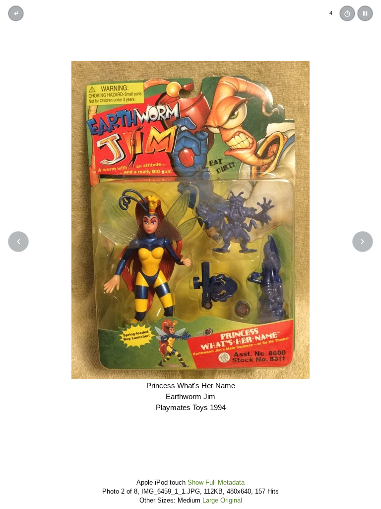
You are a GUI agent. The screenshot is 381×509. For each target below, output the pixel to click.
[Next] (362, 241)
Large (210, 500)
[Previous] (18, 241)
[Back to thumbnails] (16, 13)
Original (231, 500)
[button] (365, 13)
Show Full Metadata (216, 482)
